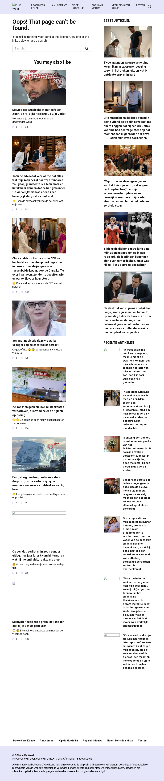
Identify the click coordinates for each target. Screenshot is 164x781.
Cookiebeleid (37, 758)
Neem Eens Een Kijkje (120, 740)
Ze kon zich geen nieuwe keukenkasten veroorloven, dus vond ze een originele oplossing (38, 411)
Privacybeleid (20, 758)
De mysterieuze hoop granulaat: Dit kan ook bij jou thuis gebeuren (38, 623)
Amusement (59, 5)
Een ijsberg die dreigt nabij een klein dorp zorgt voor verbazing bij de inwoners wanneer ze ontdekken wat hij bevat (38, 483)
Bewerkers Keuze (38, 7)
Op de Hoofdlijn (78, 7)
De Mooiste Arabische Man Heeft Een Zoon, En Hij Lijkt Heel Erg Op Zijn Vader (39, 111)
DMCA (50, 758)
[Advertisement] (128, 705)
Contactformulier (65, 758)
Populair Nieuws (97, 7)
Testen (140, 5)
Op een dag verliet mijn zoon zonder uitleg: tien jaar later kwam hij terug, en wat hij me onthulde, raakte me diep (38, 555)
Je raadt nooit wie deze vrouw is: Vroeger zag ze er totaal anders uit (35, 342)
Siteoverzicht (84, 758)
